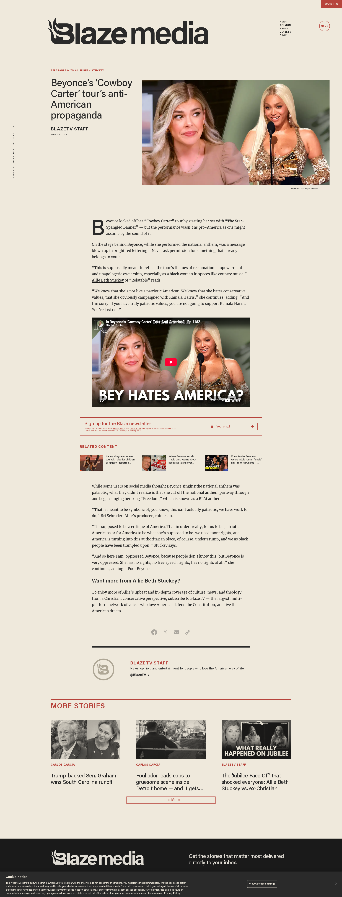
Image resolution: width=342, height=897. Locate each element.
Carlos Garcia (63, 765)
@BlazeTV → (140, 675)
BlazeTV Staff (70, 129)
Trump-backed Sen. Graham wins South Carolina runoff (83, 779)
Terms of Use (135, 429)
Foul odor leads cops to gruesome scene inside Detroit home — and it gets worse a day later (167, 783)
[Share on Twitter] (165, 632)
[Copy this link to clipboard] (188, 632)
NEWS (283, 22)
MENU (324, 26)
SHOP (283, 35)
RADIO (284, 28)
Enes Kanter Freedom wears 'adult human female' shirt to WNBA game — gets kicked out (246, 460)
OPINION (285, 25)
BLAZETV (285, 32)
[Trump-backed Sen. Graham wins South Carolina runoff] (85, 739)
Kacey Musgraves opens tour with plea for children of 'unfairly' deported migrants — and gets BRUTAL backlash (120, 460)
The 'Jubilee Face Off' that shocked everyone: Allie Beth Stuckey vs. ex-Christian (255, 783)
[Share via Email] (177, 632)
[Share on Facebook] (154, 632)
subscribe (331, 4)
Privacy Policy (119, 429)
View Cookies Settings (262, 884)
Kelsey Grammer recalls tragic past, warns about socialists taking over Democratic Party (182, 460)
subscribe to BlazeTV (186, 598)
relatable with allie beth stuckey (77, 70)
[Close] (336, 884)
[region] (171, 884)
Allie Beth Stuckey (108, 280)
